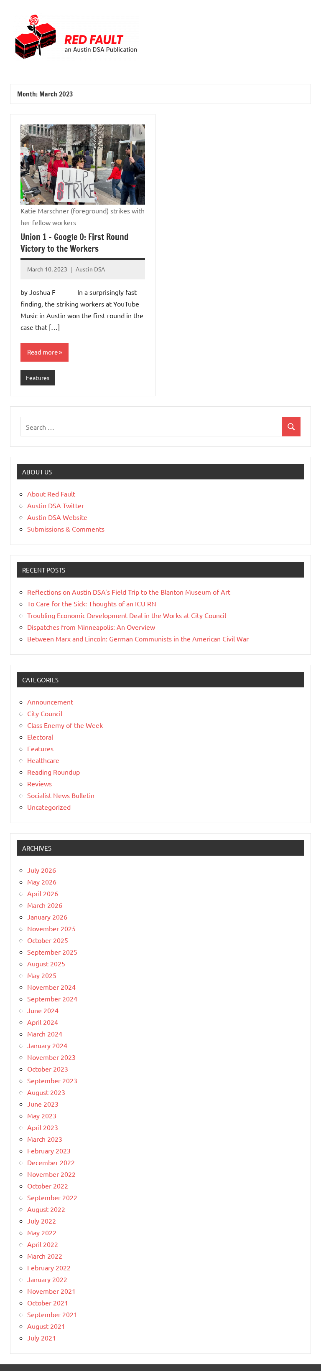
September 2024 (52, 998)
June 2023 (43, 1104)
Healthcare (43, 760)
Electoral (40, 736)
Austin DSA (90, 269)
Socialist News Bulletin (60, 795)
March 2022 (44, 1256)
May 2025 (41, 975)
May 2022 (41, 1232)
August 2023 (46, 1092)
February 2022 (49, 1267)
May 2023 (41, 1115)
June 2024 (43, 1010)
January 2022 (47, 1279)
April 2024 (42, 1022)
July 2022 (41, 1220)
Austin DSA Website (57, 517)
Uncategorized (49, 807)
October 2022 (47, 1185)
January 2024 (47, 1045)
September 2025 (52, 952)
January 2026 (47, 916)
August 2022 (46, 1209)
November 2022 (51, 1174)
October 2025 (47, 940)
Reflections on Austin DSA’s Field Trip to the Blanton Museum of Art (128, 592)
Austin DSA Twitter (55, 505)
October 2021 (47, 1302)
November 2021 (51, 1291)
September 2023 (52, 1080)
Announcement (50, 701)
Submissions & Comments (65, 529)
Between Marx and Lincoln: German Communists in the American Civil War (138, 638)
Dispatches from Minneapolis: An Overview (91, 627)
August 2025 (46, 963)
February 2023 (49, 1150)
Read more (42, 352)
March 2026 (44, 905)
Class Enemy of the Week (65, 725)
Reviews (39, 783)
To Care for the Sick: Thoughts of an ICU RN (91, 603)
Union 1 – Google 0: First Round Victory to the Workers (74, 243)
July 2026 (41, 870)
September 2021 (52, 1314)
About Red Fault (51, 493)
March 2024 (44, 1033)
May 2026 (41, 881)
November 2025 (51, 928)
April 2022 (42, 1244)
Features (37, 377)
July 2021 (41, 1337)
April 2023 (42, 1127)
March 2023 (44, 1139)
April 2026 (42, 893)
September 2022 (52, 1197)
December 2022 (51, 1162)
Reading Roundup (53, 772)
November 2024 (51, 987)
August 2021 (46, 1326)
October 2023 (47, 1068)
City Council (44, 713)
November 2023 (51, 1057)
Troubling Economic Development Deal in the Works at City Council (126, 615)
